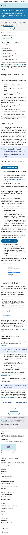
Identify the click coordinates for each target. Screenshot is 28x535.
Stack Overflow (4, 520)
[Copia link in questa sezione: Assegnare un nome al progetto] (2, 77)
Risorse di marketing (6, 496)
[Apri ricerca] (21, 1)
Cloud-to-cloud (4, 439)
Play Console (4, 514)
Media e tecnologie (5, 478)
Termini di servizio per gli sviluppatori (9, 505)
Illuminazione (4, 471)
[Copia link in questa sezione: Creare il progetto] (15, 124)
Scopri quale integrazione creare (8, 450)
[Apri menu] (2, 1)
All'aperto (3, 488)
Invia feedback (6, 38)
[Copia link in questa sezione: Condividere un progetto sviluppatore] (11, 338)
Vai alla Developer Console (10, 167)
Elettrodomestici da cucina (7, 483)
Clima (2, 473)
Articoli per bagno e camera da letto (9, 486)
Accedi (24, 1)
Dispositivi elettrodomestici (7, 481)
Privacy (7, 528)
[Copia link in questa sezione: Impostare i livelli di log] (19, 283)
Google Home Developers (6, 32)
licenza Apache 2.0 (8, 421)
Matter (3, 6)
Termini (2, 528)
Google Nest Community (7, 522)
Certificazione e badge (6, 494)
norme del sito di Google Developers (8, 423)
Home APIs (3, 460)
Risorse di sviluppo (5, 499)
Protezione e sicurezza (6, 476)
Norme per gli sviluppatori (7, 508)
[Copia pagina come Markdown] (7, 44)
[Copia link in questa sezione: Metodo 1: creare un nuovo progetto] (25, 161)
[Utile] (14, 35)
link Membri (16, 217)
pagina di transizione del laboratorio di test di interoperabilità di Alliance (14, 15)
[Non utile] (16, 35)
